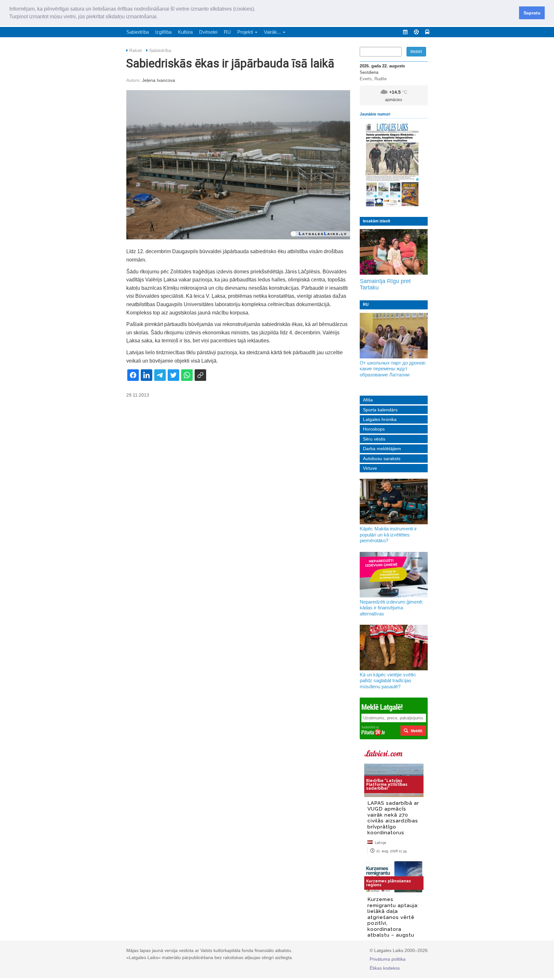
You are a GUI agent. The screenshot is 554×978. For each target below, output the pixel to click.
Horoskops (374, 429)
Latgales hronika (380, 419)
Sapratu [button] (532, 12)
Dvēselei (208, 32)
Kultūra (185, 32)
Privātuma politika (388, 959)
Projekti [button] (245, 32)
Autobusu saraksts (381, 458)
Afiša (368, 399)
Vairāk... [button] (273, 32)
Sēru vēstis (374, 439)
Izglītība (163, 32)
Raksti (135, 50)
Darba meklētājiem (382, 448)
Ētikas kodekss (385, 968)
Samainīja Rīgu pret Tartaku (385, 284)
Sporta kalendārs (380, 409)
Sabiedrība (137, 32)
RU (227, 32)
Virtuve (370, 468)
